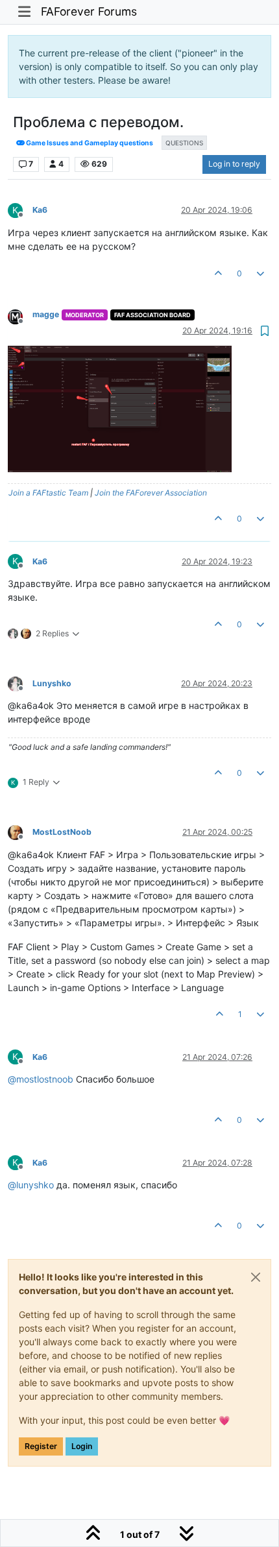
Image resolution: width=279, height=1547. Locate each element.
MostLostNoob (61, 832)
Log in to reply (234, 164)
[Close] (256, 1277)
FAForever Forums (89, 11)
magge (45, 314)
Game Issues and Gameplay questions (89, 143)
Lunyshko (51, 683)
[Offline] (20, 315)
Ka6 (39, 210)
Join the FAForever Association (151, 493)
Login (81, 1446)
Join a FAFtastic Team (48, 493)
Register (41, 1446)
